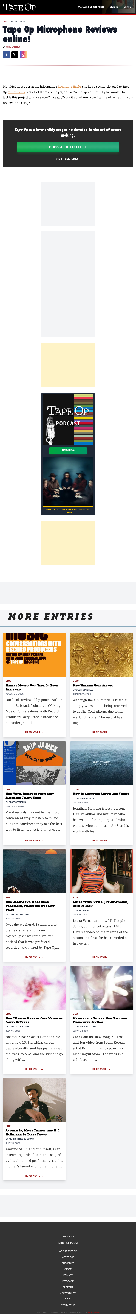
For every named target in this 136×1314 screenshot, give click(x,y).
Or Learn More (68, 159)
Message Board (68, 1242)
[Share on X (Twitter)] (14, 54)
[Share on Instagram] (23, 54)
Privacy (68, 1275)
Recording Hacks (69, 86)
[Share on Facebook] (6, 54)
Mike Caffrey (13, 47)
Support (68, 1287)
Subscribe (68, 1263)
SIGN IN (114, 7)
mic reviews (16, 92)
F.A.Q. (68, 1299)
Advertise (68, 1257)
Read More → (34, 732)
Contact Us (68, 1305)
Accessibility (68, 1293)
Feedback (68, 1281)
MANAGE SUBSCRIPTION (91, 7)
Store (68, 1269)
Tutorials (68, 1236)
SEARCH (128, 7)
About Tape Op (68, 1251)
